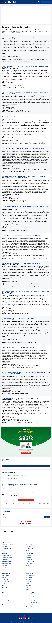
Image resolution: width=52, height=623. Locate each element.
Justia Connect (5, 620)
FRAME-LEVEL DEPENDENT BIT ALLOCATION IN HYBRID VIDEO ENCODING (19, 347)
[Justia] (11, 2)
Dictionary (28, 555)
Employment (5, 559)
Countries (4, 607)
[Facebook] (23, 618)
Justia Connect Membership (32, 594)
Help (23, 620)
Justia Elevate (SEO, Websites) (33, 600)
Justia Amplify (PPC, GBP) (32, 603)
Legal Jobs (4, 594)
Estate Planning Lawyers (8, 544)
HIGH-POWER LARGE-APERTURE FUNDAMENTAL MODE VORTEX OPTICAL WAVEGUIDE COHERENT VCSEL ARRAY (25, 67)
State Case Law (29, 579)
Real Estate (4, 565)
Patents (5, 5)
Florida (27, 583)
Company (18, 620)
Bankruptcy (29, 536)
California (28, 581)
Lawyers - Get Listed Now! (26, 521)
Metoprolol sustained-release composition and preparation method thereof (21, 235)
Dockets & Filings (6, 587)
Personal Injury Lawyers (7, 548)
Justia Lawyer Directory (31, 596)
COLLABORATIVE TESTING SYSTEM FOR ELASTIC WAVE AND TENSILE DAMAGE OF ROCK (23, 148)
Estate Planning (29, 544)
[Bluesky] (29, 618)
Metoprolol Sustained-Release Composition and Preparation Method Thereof (21, 263)
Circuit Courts (5, 583)
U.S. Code (4, 577)
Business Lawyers (6, 538)
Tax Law (4, 567)
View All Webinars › (26, 500)
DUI (27, 542)
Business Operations (7, 557)
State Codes (29, 577)
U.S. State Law (30, 573)
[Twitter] (30, 618)
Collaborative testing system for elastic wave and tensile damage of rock (20, 37)
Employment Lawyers (7, 542)
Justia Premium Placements (32, 598)
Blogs (27, 565)
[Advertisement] (26, 15)
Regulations (5, 579)
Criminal (28, 538)
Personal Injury (29, 548)
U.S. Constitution (6, 575)
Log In (43, 1)
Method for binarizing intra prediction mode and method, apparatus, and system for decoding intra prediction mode (25, 291)
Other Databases (6, 593)
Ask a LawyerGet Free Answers (7, 460)
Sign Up (48, 1)
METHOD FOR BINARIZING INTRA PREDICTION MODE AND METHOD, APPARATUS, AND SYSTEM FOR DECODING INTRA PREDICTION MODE (26, 373)
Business (4, 553)
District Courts (5, 585)
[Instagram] (25, 618)
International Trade (6, 563)
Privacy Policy (36, 620)
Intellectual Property (7, 561)
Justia (2, 5)
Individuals (29, 534)
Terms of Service (28, 620)
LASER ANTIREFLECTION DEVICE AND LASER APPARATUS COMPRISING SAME (20, 398)
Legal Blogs (4, 596)
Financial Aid (29, 559)
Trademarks (5, 605)
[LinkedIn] (19, 618)
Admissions (28, 557)
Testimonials (29, 607)
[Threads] (27, 618)
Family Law (28, 546)
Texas (27, 587)
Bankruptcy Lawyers (7, 536)
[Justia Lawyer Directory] (32, 618)
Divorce (28, 540)
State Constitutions (30, 575)
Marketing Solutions (31, 593)
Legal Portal (13, 620)
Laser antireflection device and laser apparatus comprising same (18, 318)
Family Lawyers (5, 546)
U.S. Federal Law (6, 573)
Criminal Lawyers (6, 540)
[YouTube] (21, 618)
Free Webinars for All (8, 472)
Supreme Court (5, 581)
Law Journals (29, 563)
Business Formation (6, 555)
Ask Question (26, 465)
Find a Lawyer (6, 511)
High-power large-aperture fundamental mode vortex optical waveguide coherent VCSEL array (25, 92)
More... (3, 550)
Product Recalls (5, 600)
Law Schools (29, 553)
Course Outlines (30, 561)
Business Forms (5, 598)
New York (28, 585)
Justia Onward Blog (30, 605)
